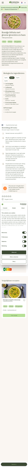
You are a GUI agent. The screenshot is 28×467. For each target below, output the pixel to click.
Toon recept (14, 315)
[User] (25, 2)
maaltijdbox (15, 7)
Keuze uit (7, 9)
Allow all (14, 252)
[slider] (6, 196)
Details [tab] (14, 208)
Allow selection (14, 257)
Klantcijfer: (24, 7)
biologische (9, 7)
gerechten (14, 9)
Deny (14, 261)
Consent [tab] (5, 208)
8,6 (2, 9)
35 (10, 9)
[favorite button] (24, 300)
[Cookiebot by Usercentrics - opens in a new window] (20, 204)
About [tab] (23, 208)
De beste (3, 7)
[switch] (24, 237)
